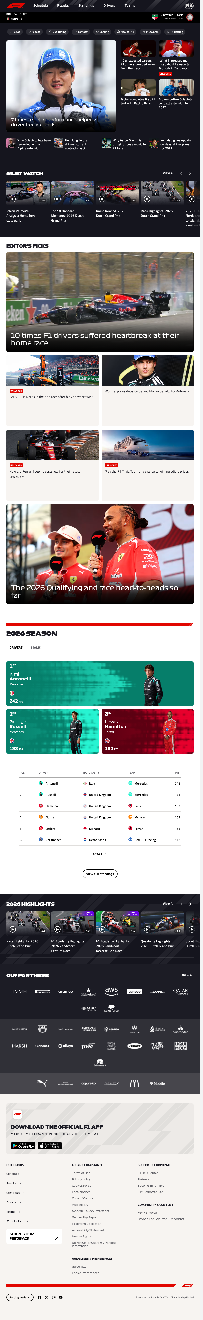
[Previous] (181, 173)
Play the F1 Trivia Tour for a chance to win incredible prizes (147, 471)
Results (63, 5)
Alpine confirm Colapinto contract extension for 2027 (175, 103)
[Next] (190, 173)
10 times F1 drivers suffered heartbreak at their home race (95, 339)
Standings (86, 5)
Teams (130, 5)
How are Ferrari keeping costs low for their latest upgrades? (45, 474)
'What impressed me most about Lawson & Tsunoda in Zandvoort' (174, 64)
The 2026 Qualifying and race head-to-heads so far (94, 592)
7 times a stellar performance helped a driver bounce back (54, 122)
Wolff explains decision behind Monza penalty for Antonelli (147, 391)
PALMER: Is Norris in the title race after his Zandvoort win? (51, 396)
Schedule (40, 5)
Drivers (109, 5)
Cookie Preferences (85, 1273)
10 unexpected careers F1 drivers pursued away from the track (138, 64)
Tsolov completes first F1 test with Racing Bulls (138, 101)
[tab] (16, 647)
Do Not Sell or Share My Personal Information (94, 1244)
